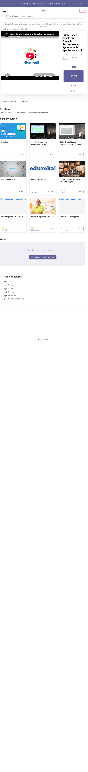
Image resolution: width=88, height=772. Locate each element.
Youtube (11, 285)
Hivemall (24, 29)
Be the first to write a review (42, 257)
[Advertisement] (19, 321)
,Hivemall (21, 299)
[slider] (32, 190)
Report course (43, 339)
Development (15, 29)
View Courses (61, 3)
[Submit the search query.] (6, 16)
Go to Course (74, 75)
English (10, 289)
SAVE (74, 85)
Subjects (5, 29)
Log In (83, 11)
